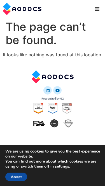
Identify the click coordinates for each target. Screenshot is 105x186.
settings (62, 166)
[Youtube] (57, 90)
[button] (97, 9)
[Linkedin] (47, 90)
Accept (16, 177)
